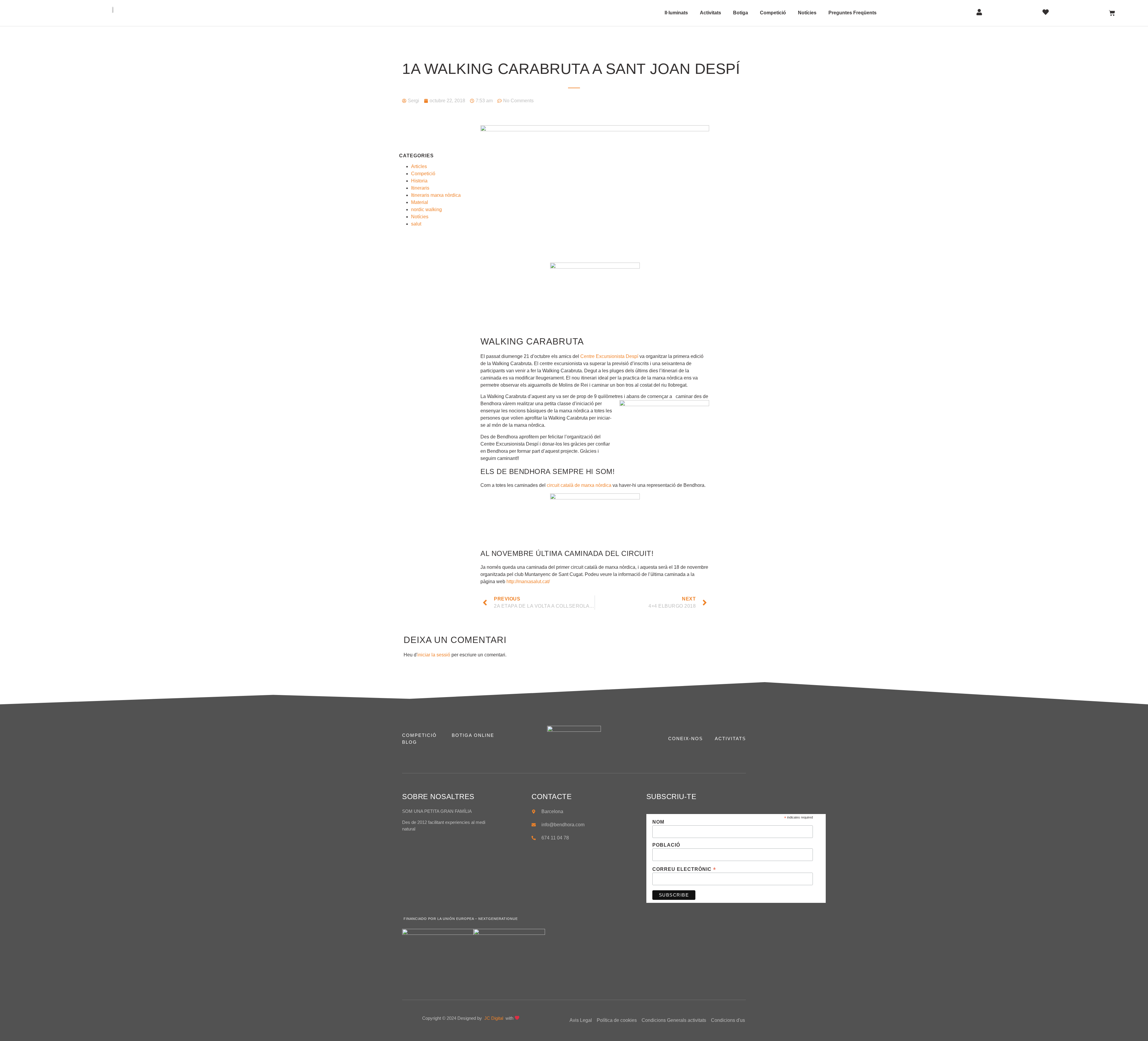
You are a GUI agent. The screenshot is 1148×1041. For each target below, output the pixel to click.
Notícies (807, 12)
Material (419, 202)
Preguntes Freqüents (852, 12)
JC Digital (494, 1018)
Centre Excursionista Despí (609, 356)
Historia (419, 180)
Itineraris (420, 187)
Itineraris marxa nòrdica (436, 195)
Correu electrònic (684, 869)
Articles (419, 166)
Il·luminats (676, 12)
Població (666, 845)
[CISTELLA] (1112, 13)
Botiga (740, 12)
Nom (658, 822)
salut (416, 223)
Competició (773, 12)
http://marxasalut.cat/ (528, 581)
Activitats (710, 12)
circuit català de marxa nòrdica (579, 485)
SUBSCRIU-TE (671, 796)
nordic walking (426, 209)
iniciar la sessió (433, 654)
